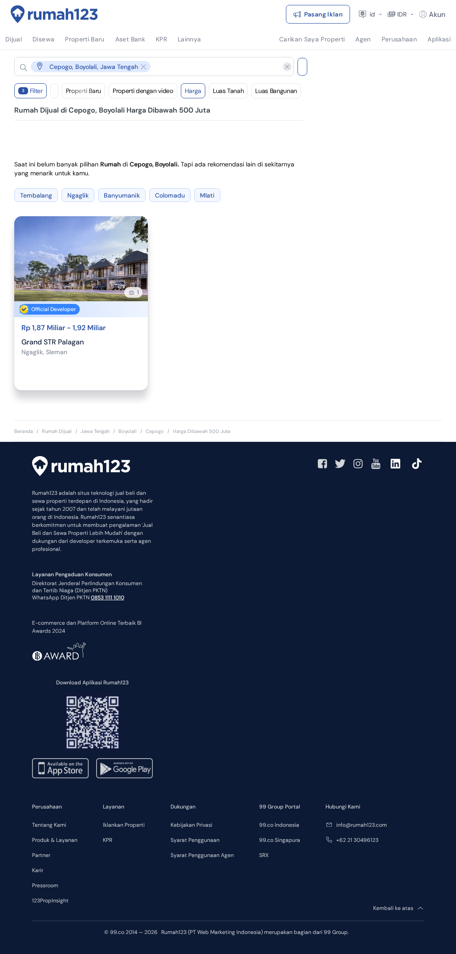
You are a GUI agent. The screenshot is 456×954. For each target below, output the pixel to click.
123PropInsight (50, 900)
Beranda (23, 431)
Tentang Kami (49, 825)
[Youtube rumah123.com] (375, 463)
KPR (107, 840)
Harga (193, 91)
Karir (37, 870)
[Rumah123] (54, 14)
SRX (264, 855)
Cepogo (155, 431)
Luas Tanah (228, 91)
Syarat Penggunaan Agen (202, 855)
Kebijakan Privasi (191, 825)
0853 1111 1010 (107, 597)
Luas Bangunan (276, 91)
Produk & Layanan (54, 840)
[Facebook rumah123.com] (322, 463)
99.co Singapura (279, 840)
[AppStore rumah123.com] (60, 768)
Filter (32, 91)
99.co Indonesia (279, 825)
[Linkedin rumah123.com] (395, 464)
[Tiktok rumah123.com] (417, 464)
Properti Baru (83, 91)
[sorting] (54, 90)
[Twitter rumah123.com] (340, 463)
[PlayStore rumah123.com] (124, 768)
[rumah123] (81, 467)
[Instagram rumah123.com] (358, 463)
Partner (41, 855)
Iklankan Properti (124, 825)
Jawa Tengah (95, 431)
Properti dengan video (143, 91)
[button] (146, 66)
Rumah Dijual (57, 431)
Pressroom (45, 885)
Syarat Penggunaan (195, 840)
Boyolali (127, 431)
